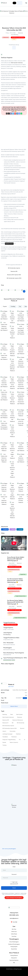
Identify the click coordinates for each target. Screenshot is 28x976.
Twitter (13, 529)
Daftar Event (14, 931)
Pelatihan (18, 734)
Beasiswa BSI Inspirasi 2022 (14, 274)
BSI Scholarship (20, 722)
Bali (26, 695)
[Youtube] (15, 113)
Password (14, 874)
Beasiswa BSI (14, 271)
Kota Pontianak (12, 608)
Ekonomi (22, 728)
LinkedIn (20, 529)
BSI (12, 722)
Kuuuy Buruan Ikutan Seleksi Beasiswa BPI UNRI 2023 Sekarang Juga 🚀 (15, 559)
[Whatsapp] (21, 113)
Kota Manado (12, 586)
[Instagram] (7, 113)
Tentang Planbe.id (14, 955)
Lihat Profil (10, 686)
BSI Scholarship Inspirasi (14, 268)
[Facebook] (11, 113)
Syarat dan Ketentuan (14, 960)
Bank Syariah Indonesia (17, 62)
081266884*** (21, 698)
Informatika (12, 731)
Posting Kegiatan (14, 946)
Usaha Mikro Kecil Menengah (20, 690)
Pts (20, 739)
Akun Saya (14, 929)
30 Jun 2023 (11, 563)
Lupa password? (14, 883)
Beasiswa (20, 32)
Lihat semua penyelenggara (9, 848)
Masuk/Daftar (14, 949)
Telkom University (14, 742)
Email (14, 866)
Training (4, 745)
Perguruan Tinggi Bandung (9, 739)
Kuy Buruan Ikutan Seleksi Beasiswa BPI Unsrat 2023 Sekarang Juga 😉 (15, 580)
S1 (24, 739)
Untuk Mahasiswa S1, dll (14, 569)
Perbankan (14, 736)
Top (20, 306)
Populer (5, 306)
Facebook (5, 529)
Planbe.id (11, 684)
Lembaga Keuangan (7, 734)
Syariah (4, 742)
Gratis (14, 39)
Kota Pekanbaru (12, 565)
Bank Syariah (19, 714)
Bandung (5, 714)
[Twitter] (13, 113)
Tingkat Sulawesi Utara (20, 596)
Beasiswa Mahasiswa (17, 720)
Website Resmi (14, 706)
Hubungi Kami (14, 957)
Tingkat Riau (22, 574)
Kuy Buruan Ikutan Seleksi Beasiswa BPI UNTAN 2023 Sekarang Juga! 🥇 (15, 602)
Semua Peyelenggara (14, 941)
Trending (13, 306)
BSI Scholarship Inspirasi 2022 (14, 278)
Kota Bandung (14, 34)
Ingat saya (14, 882)
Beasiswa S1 (5, 722)
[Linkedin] (17, 113)
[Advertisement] (14, 129)
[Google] (19, 113)
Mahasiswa (5, 37)
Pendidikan (5, 736)
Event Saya (14, 936)
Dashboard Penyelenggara (14, 944)
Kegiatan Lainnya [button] (9, 243)
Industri (4, 731)
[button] (14, 3)
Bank (11, 714)
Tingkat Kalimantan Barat (19, 617)
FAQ (14, 962)
